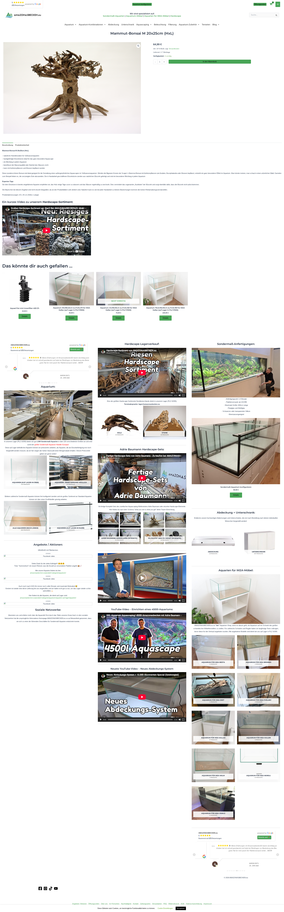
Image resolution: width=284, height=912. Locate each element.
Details (24, 316)
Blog (214, 24)
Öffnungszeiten (93, 904)
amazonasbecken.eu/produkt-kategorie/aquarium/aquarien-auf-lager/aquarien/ (48, 598)
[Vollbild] (183, 395)
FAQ (165, 904)
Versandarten (157, 904)
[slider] (140, 600)
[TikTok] (51, 888)
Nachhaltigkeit (126, 904)
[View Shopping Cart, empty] (271, 4)
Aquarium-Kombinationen (91, 24)
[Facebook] (40, 888)
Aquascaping (142, 24)
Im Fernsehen (114, 904)
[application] (142, 373)
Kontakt (135, 904)
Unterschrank (127, 24)
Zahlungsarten (145, 904)
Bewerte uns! (75, 349)
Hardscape (176, 16)
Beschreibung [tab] (7, 145)
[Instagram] (45, 888)
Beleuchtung (160, 24)
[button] (142, 4)
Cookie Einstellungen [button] (165, 908)
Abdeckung (113, 24)
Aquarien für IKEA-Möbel (156, 16)
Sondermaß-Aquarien (113, 16)
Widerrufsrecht (173, 904)
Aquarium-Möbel (134, 16)
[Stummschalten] (180, 395)
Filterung (172, 24)
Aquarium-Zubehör (188, 24)
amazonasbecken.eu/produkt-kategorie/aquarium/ (48, 573)
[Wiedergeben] (101, 395)
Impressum (208, 904)
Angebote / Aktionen (79, 904)
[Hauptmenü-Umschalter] (277, 4)
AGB (182, 904)
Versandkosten (174, 49)
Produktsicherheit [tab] (22, 145)
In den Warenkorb (210, 62)
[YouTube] (56, 888)
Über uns (104, 904)
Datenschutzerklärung (194, 904)
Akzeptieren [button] (181, 908)
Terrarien (206, 24)
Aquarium (69, 24)
